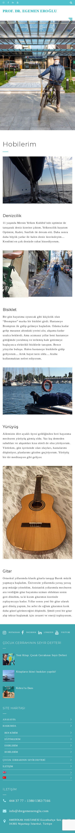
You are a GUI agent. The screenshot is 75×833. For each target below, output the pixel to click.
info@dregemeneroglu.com (28, 811)
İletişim (8, 766)
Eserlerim (11, 745)
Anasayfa (9, 719)
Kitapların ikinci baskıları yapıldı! (36, 671)
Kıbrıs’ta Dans (24, 688)
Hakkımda (9, 726)
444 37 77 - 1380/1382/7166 (29, 801)
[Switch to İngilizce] (36, 772)
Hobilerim (11, 752)
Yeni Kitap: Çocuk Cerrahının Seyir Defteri (41, 655)
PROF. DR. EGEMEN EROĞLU (30, 11)
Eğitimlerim (12, 739)
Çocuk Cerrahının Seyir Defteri (24, 760)
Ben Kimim (11, 733)
